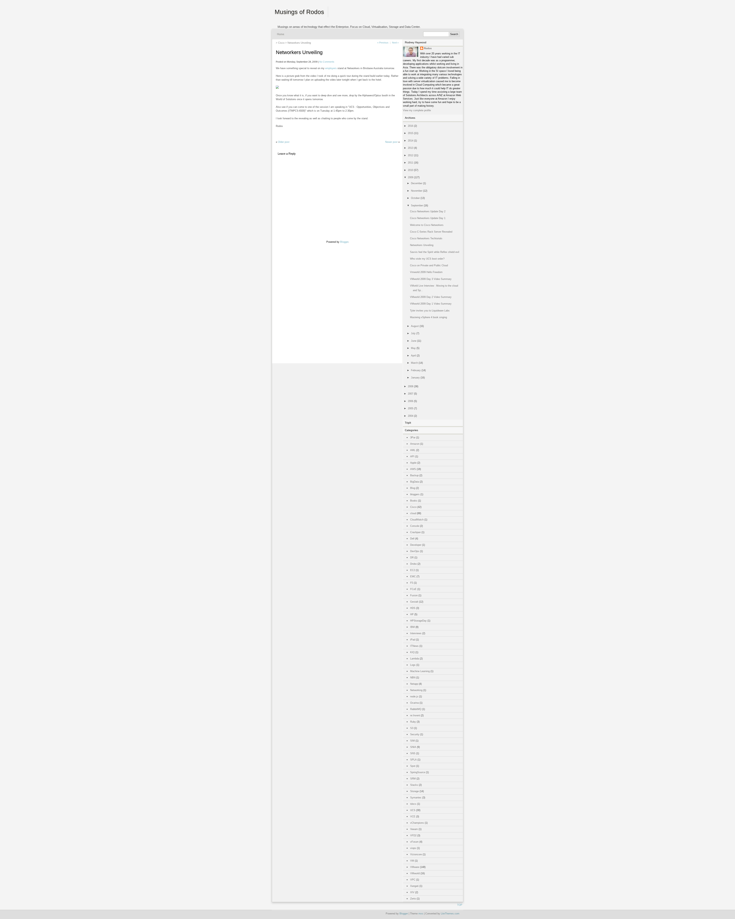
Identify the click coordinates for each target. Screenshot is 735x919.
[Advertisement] (287, 301)
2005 (410, 408)
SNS (412, 753)
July (413, 333)
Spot (412, 766)
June (413, 340)
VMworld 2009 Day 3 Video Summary (431, 279)
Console (414, 525)
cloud (413, 513)
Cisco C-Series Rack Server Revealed (431, 231)
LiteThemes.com (450, 913)
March (414, 362)
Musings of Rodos (299, 11)
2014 (410, 140)
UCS (412, 810)
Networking (416, 690)
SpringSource (417, 772)
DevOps (414, 551)
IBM (412, 627)
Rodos (428, 48)
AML (412, 450)
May (413, 348)
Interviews (415, 633)
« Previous (382, 42)
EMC (413, 576)
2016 (410, 125)
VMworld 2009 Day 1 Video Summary (431, 303)
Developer (415, 544)
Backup (414, 475)
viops (413, 848)
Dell (412, 538)
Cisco (281, 42)
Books (413, 500)
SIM (412, 740)
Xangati (414, 886)
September (417, 205)
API (412, 456)
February (416, 370)
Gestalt (414, 601)
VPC (412, 879)
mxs (420, 913)
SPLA (413, 759)
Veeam (414, 829)
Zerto (413, 898)
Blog (412, 488)
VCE (412, 816)
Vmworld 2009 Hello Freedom (426, 272)
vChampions (417, 822)
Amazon (414, 443)
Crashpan (415, 532)
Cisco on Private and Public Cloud (429, 265)
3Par (412, 437)
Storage (414, 791)
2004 (410, 415)
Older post (283, 142)
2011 (410, 162)
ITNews (414, 646)
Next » (395, 42)
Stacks (414, 784)
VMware (414, 867)
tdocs (413, 803)
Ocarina (414, 702)
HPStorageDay (418, 620)
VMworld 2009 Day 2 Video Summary (431, 297)
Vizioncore (416, 854)
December (416, 183)
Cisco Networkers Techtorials (426, 238)
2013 (410, 147)
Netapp (414, 683)
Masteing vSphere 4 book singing (428, 317)
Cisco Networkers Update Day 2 (427, 211)
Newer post (391, 142)
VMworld (415, 873)
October (415, 198)
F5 (411, 582)
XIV (412, 892)
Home (280, 34)
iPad (412, 639)
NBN (412, 677)
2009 (410, 177)
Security (414, 734)
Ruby (413, 721)
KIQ (412, 652)
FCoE (413, 589)
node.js (414, 696)
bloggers (415, 494)
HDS (412, 608)
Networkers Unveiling (421, 245)
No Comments (326, 61)
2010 (410, 170)
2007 (410, 393)
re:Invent (415, 715)
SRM (413, 778)
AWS (413, 469)
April (413, 355)
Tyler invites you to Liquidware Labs (430, 310)
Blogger (344, 241)
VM (412, 860)
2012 (410, 155)
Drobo (413, 563)
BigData (414, 481)
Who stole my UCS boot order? (427, 258)
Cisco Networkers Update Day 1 (427, 218)
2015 (410, 133)
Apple (413, 462)
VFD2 (413, 835)
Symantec (415, 797)
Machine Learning (420, 671)
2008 (410, 386)
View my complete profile (417, 110)
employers (331, 68)
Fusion (414, 595)
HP (412, 614)
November (416, 190)
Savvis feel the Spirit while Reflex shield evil (434, 252)
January (415, 377)
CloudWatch (417, 519)
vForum (414, 841)
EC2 (412, 570)
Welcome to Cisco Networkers (426, 225)
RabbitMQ (415, 709)
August (415, 326)
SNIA (413, 747)
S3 (411, 728)
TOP (459, 904)
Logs (413, 664)
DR (412, 557)
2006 (410, 401)
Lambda (414, 658)
